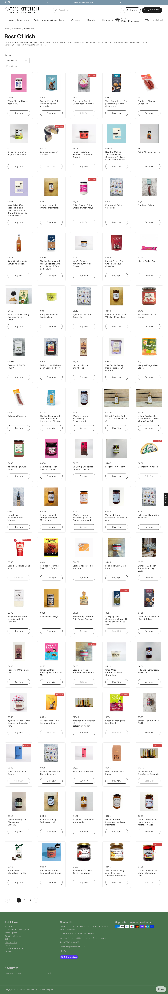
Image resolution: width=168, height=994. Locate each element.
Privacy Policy (11, 942)
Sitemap (8, 951)
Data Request (11, 932)
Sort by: (8, 55)
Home (7, 29)
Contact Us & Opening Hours (18, 929)
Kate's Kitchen (28, 990)
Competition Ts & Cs (14, 948)
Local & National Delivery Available (84, 2)
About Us (9, 926)
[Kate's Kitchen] (22, 10)
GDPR (7, 939)
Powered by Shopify (44, 990)
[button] (152, 10)
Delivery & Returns (13, 936)
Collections (16, 29)
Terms (7, 945)
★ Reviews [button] (166, 499)
